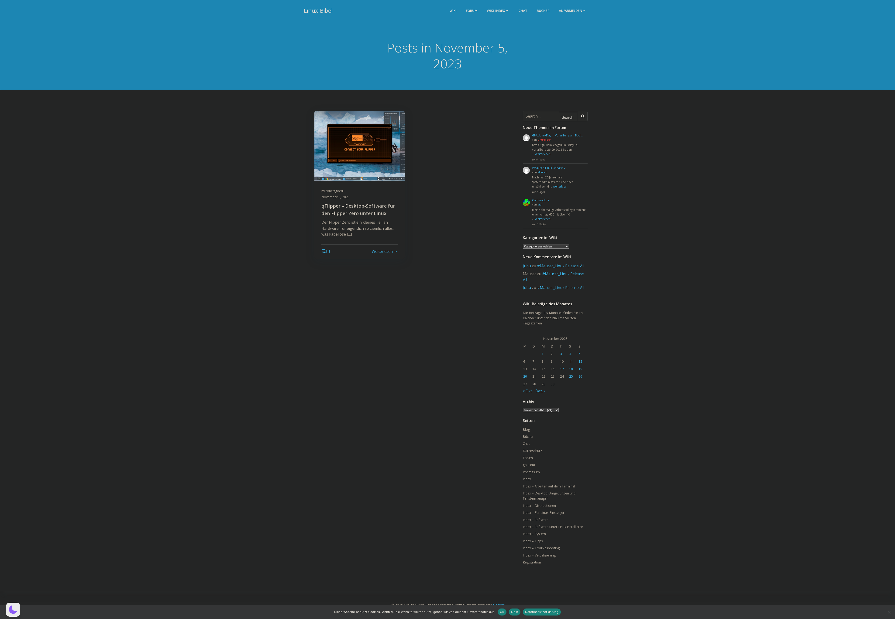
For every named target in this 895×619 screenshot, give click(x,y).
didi (539, 204)
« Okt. (528, 390)
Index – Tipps (533, 541)
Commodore (540, 200)
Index (527, 479)
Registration (532, 562)
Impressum (531, 472)
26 (580, 376)
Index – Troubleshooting (541, 548)
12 (580, 361)
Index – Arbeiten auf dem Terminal (549, 486)
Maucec (542, 172)
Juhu (527, 265)
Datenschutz (532, 451)
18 (571, 369)
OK (502, 612)
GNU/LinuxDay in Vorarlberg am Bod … (557, 135)
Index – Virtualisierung (539, 555)
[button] (13, 610)
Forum (472, 10)
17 (562, 369)
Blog (526, 429)
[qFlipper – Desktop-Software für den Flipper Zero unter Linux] (359, 145)
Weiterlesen (543, 154)
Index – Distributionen (539, 505)
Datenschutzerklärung (541, 612)
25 (571, 376)
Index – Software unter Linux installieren (553, 527)
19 (580, 369)
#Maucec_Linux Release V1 (549, 168)
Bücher (543, 10)
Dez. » (540, 390)
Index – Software (535, 520)
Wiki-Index (496, 10)
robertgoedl (335, 191)
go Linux (529, 465)
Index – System (534, 534)
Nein (514, 612)
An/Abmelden (570, 10)
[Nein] (889, 612)
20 (525, 376)
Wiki (453, 10)
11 (571, 361)
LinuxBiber (544, 139)
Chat (523, 10)
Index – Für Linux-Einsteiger (543, 512)
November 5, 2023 (335, 197)
